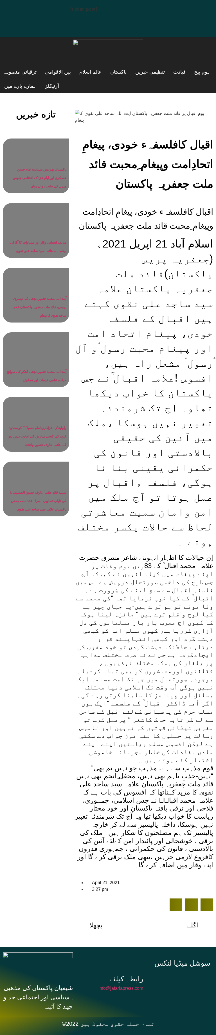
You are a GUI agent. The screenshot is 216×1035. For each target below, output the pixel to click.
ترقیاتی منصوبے (86, 86)
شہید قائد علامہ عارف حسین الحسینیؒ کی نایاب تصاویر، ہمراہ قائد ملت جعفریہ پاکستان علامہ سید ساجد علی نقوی (37, 501)
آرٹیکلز (53, 86)
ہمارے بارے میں (20, 86)
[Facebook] (13, 10)
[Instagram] (13, 26)
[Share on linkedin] (207, 904)
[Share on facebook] (176, 904)
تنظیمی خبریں (113, 72)
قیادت (144, 72)
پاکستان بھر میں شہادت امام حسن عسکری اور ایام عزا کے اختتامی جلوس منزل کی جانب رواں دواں (39, 177)
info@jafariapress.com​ (120, 988)
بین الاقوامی (17, 72)
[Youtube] (46, 10)
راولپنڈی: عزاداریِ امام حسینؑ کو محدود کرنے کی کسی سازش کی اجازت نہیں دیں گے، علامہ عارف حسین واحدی (37, 436)
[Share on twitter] (191, 904)
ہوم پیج (168, 72)
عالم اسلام (51, 72)
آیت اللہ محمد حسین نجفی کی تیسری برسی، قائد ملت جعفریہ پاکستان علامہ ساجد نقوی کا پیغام (39, 307)
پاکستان (80, 72)
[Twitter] (29, 10)
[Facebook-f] (166, 979)
